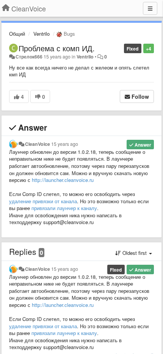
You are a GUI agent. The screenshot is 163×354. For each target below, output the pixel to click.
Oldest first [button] (134, 252)
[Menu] (150, 8)
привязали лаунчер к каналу (64, 208)
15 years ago (64, 144)
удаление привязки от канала (43, 201)
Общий (17, 33)
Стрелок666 (29, 56)
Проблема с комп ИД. (57, 48)
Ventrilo (41, 33)
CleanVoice (37, 144)
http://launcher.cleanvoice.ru (63, 179)
